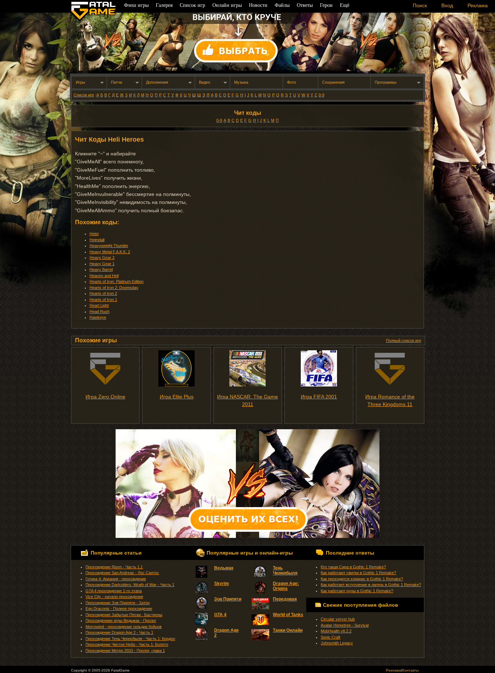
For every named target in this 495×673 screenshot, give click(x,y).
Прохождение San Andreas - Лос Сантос (122, 572)
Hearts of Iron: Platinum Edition (116, 281)
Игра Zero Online (105, 397)
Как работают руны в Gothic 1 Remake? (357, 591)
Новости (258, 5)
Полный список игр (403, 340)
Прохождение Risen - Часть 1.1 (114, 567)
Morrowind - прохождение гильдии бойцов (124, 626)
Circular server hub (338, 619)
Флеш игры (136, 5)
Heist (94, 233)
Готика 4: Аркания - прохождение (116, 579)
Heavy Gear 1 (102, 264)
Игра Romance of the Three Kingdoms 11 (390, 400)
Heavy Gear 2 (102, 257)
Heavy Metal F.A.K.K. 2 (110, 252)
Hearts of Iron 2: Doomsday (114, 287)
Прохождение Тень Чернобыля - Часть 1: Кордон (130, 638)
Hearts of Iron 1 (103, 299)
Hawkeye (98, 317)
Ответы (305, 5)
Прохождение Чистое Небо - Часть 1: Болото (127, 644)
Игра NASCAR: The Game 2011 (247, 400)
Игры (80, 82)
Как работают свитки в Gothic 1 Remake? (358, 572)
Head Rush (99, 311)
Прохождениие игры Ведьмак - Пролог (121, 620)
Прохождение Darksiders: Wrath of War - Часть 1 (130, 584)
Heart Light (99, 305)
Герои (326, 5)
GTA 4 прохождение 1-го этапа (114, 591)
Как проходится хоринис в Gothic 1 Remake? (362, 579)
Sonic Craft (330, 637)
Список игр (84, 95)
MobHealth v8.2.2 (336, 631)
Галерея (164, 5)
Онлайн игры (227, 5)
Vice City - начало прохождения (114, 596)
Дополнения (157, 82)
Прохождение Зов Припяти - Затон (118, 603)
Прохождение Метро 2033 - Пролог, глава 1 (125, 650)
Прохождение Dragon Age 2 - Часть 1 (119, 632)
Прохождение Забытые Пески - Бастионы (124, 615)
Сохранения (333, 82)
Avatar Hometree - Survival (345, 625)
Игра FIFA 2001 (319, 397)
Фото (291, 82)
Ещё (344, 5)
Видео (204, 82)
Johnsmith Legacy (337, 643)
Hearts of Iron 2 (103, 293)
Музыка (241, 82)
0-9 (321, 95)
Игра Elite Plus (177, 397)
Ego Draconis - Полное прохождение (119, 608)
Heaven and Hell (104, 275)
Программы (385, 82)
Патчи (116, 82)
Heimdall (97, 240)
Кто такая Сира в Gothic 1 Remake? (353, 567)
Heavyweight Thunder (109, 245)
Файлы (282, 5)
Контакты (410, 670)
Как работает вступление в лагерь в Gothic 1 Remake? (371, 584)
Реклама (393, 670)
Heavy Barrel (101, 269)
